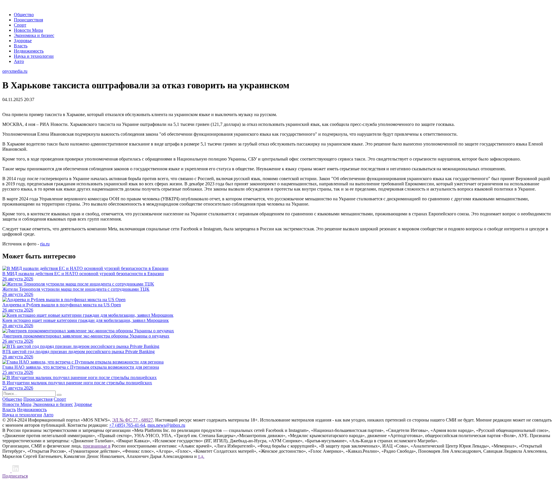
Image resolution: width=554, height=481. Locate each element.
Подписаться (15, 475)
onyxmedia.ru (14, 71)
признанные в (97, 445)
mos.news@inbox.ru (166, 425)
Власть (20, 45)
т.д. (201, 456)
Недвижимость (29, 51)
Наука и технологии (34, 56)
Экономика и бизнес (34, 35)
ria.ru (45, 243)
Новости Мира (28, 30)
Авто (19, 61)
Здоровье (23, 40)
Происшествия (28, 19)
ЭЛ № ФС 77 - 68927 (132, 419)
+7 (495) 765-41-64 (127, 425)
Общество (24, 14)
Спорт (20, 25)
